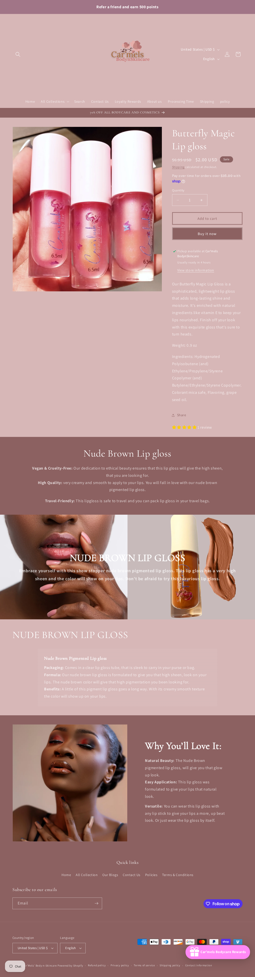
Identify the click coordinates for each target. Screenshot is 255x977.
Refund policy (97, 965)
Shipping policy (170, 965)
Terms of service (144, 965)
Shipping (178, 167)
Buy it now (207, 233)
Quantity (178, 190)
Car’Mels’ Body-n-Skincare (40, 965)
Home (66, 875)
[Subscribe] (96, 903)
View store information (195, 270)
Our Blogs (110, 875)
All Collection (87, 875)
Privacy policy (120, 965)
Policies (151, 875)
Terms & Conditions (177, 875)
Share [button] (181, 415)
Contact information (198, 965)
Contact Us (131, 875)
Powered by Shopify (70, 965)
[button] (17, 54)
